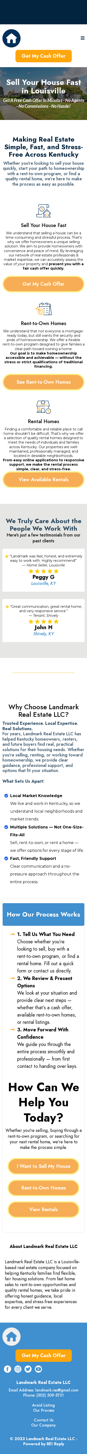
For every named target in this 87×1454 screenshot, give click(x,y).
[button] (83, 38)
